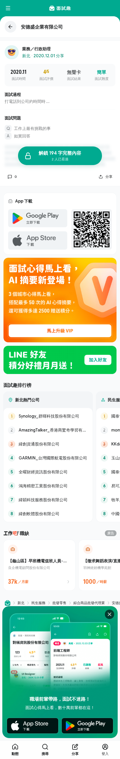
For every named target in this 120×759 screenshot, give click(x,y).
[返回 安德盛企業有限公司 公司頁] (60, 26)
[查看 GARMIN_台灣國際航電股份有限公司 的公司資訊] (48, 458)
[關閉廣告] (109, 614)
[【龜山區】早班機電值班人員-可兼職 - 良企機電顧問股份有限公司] (39, 565)
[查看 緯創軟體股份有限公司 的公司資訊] (48, 514)
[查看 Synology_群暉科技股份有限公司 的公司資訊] (48, 416)
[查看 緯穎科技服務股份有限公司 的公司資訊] (48, 500)
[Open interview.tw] (7, 603)
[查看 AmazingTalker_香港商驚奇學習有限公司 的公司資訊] (48, 430)
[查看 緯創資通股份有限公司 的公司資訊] (48, 444)
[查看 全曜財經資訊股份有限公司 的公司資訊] (48, 472)
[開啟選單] (8, 8)
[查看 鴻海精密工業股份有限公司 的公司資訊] (48, 486)
